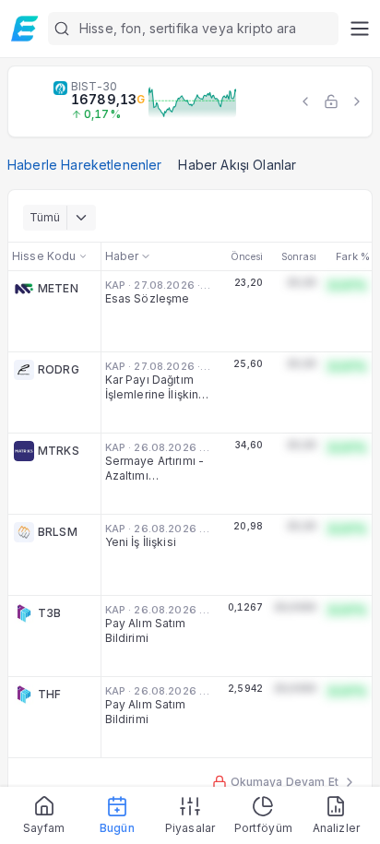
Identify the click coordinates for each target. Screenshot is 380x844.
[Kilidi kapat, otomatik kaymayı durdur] (331, 101)
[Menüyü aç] (359, 29)
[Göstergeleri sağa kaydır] (357, 101)
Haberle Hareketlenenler (84, 164)
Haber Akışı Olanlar (237, 164)
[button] (193, 28)
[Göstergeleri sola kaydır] (305, 101)
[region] (190, 101)
